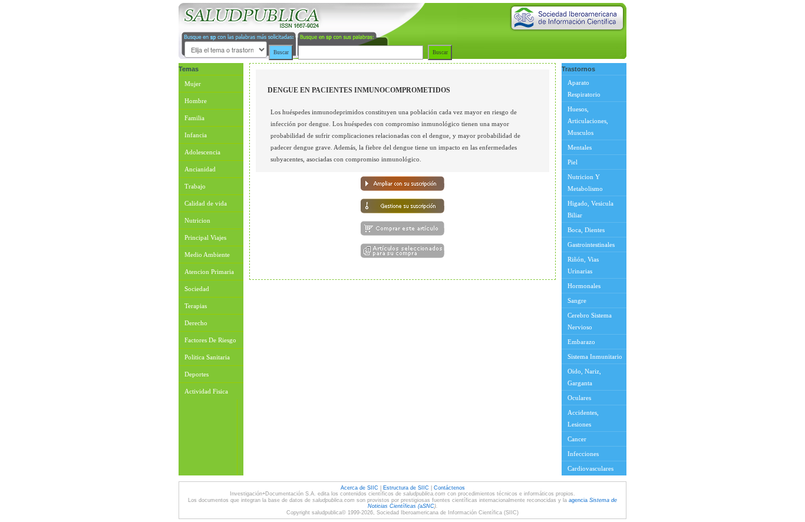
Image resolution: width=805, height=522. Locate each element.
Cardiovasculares (590, 468)
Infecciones (583, 453)
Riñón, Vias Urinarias (583, 265)
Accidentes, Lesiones (583, 418)
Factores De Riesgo (210, 339)
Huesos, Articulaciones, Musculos (588, 120)
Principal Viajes (205, 237)
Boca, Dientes (586, 229)
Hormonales (584, 285)
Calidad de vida (205, 203)
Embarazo (581, 341)
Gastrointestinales (591, 244)
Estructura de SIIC (406, 488)
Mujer (192, 83)
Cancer (577, 438)
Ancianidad (200, 169)
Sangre (577, 300)
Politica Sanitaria (207, 357)
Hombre (195, 100)
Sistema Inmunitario (595, 356)
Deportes (196, 374)
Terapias (195, 305)
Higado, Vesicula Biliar (590, 209)
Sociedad (196, 288)
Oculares (579, 397)
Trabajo (195, 186)
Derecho (195, 322)
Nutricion (197, 220)
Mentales (580, 147)
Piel (573, 162)
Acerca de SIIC (360, 488)
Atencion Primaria (209, 271)
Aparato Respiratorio (584, 88)
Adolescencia (202, 152)
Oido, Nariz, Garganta (584, 377)
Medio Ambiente (207, 254)
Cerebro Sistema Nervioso (590, 321)
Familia (194, 117)
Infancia (195, 134)
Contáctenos (449, 488)
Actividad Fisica (206, 391)
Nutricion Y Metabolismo (585, 182)
